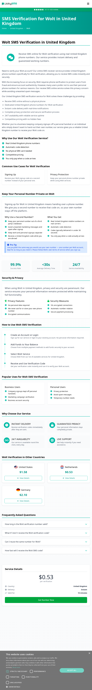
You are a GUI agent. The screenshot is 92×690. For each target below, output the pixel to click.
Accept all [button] (71, 670)
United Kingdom (16, 28)
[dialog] (46, 670)
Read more (16, 667)
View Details (24, 478)
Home (4, 28)
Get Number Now (46, 600)
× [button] (89, 653)
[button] (31, 686)
